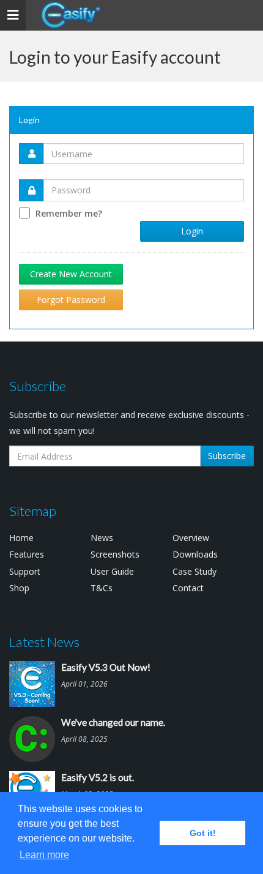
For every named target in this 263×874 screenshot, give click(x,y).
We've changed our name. (113, 722)
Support (24, 571)
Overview (190, 537)
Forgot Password (71, 299)
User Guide (112, 571)
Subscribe (227, 455)
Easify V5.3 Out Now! (105, 667)
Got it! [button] (203, 833)
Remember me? (68, 213)
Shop (19, 588)
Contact (188, 588)
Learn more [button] (44, 855)
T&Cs (102, 588)
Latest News (44, 641)
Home (21, 537)
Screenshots (115, 554)
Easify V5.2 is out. (97, 777)
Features (26, 554)
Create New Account (71, 274)
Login (192, 231)
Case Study (194, 571)
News (102, 537)
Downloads (195, 554)
